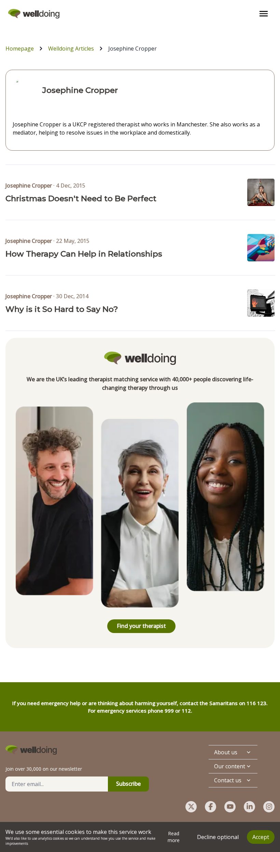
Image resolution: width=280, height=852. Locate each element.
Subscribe (128, 783)
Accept (260, 837)
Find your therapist (141, 626)
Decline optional (218, 837)
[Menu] (263, 13)
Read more (174, 836)
